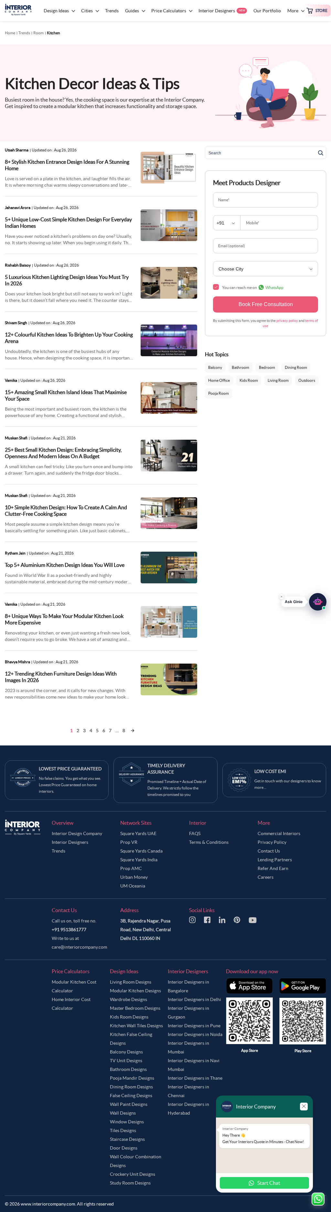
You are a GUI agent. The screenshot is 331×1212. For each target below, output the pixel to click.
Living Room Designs (130, 982)
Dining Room (296, 367)
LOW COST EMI (270, 771)
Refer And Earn (273, 868)
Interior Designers (70, 842)
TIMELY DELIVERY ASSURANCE (166, 769)
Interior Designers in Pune (194, 1025)
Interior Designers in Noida (195, 1034)
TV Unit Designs (126, 1060)
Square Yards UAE (138, 833)
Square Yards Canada (141, 851)
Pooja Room (218, 393)
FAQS (194, 833)
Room (38, 33)
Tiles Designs (123, 1130)
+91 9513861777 (69, 929)
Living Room (278, 380)
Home (10, 33)
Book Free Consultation (266, 304)
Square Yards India (138, 859)
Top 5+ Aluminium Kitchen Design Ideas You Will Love (64, 565)
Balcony (215, 367)
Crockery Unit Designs (132, 1174)
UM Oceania (132, 885)
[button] (304, 601)
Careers (265, 877)
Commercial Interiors (279, 833)
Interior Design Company (77, 833)
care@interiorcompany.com (79, 947)
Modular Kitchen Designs (135, 990)
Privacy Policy (272, 842)
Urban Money (134, 877)
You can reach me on (252, 287)
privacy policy (287, 321)
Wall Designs (123, 1113)
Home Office (219, 380)
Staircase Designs (127, 1139)
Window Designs (127, 1121)
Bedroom (267, 367)
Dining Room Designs (131, 1086)
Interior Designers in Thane (195, 1078)
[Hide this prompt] (281, 596)
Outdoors (306, 380)
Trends (24, 33)
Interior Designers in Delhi (194, 999)
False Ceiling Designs (131, 1095)
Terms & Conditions (209, 842)
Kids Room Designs (129, 1016)
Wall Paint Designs (128, 1104)
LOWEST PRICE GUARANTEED (70, 768)
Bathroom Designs (128, 1069)
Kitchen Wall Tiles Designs (136, 1025)
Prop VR (128, 842)
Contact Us (269, 851)
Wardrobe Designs (128, 999)
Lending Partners (275, 859)
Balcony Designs (126, 1051)
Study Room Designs (130, 1182)
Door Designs (123, 1148)
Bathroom (240, 367)
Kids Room (249, 380)
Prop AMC (131, 868)
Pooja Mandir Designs (132, 1078)
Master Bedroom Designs (135, 1008)
